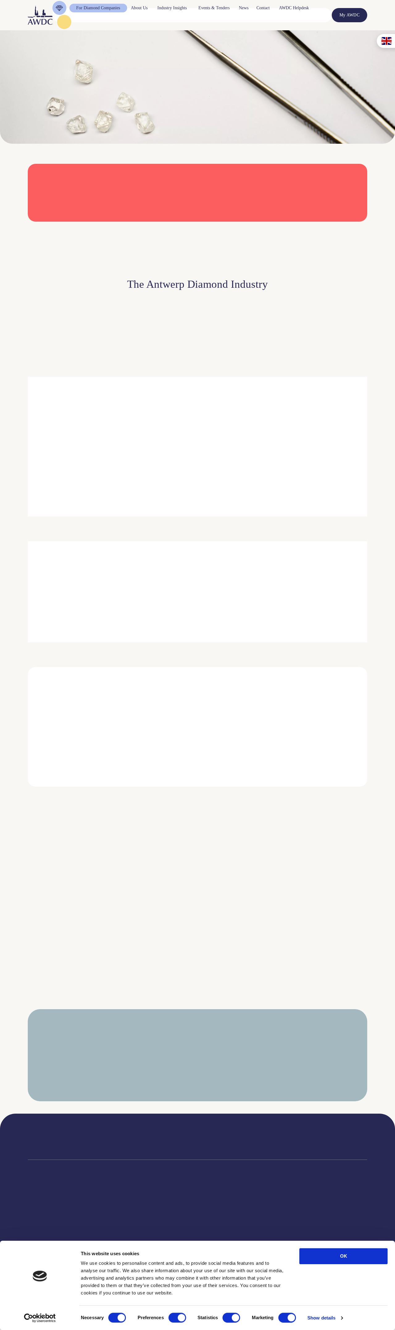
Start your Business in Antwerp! (311, 795)
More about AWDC (265, 479)
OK (343, 1256)
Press (220, 1234)
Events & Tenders (231, 1218)
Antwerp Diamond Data (173, 1218)
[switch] (177, 1318)
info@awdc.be (247, 1141)
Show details (321, 1317)
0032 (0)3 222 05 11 (253, 1135)
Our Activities (112, 1226)
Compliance (38, 1218)
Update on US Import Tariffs (304, 230)
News (221, 1226)
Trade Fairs (38, 1234)
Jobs (104, 1234)
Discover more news (197, 1009)
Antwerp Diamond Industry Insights (333, 479)
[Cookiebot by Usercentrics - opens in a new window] (40, 1318)
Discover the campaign (37, 605)
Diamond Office (42, 1226)
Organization (111, 1218)
